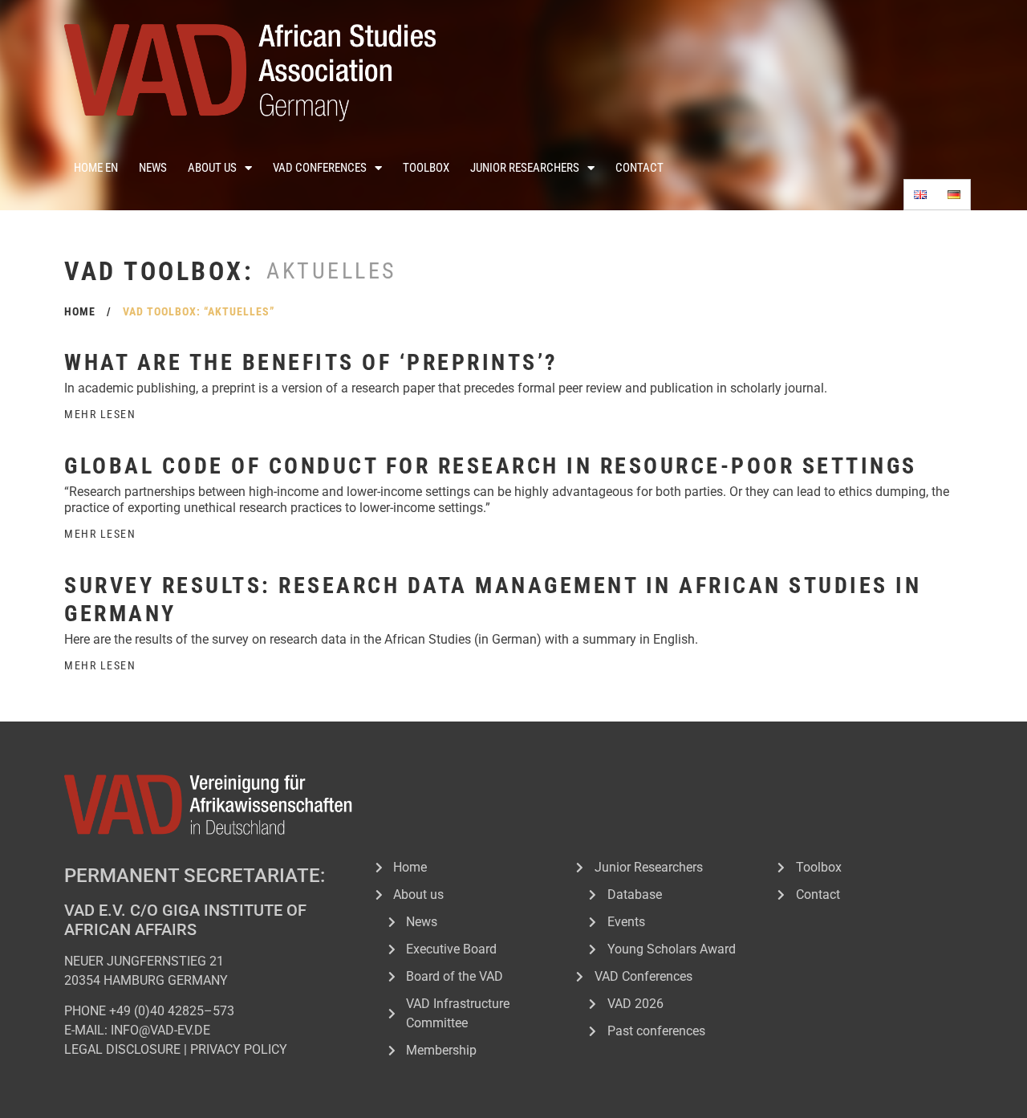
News (153, 168)
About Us (212, 168)
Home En (96, 168)
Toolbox (426, 168)
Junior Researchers (524, 168)
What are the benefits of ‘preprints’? (311, 362)
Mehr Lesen (100, 414)
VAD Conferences (320, 168)
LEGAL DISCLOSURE (122, 1049)
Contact (639, 168)
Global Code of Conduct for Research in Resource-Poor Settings (490, 466)
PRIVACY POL (229, 1049)
